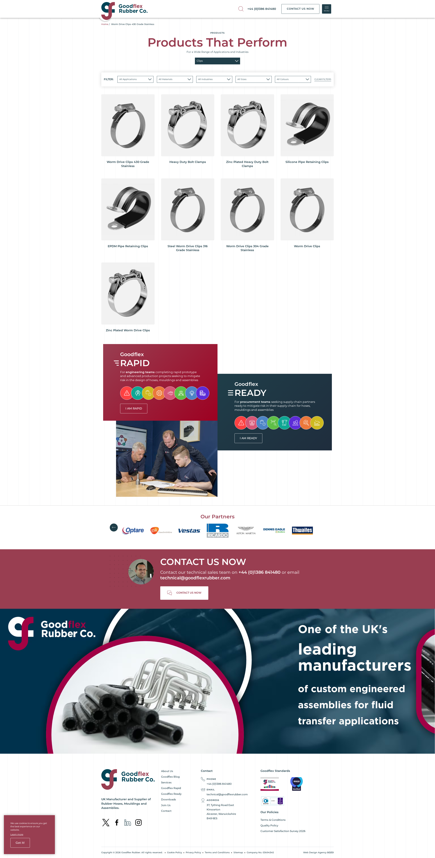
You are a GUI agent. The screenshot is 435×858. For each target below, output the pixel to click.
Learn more (16, 834)
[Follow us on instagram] (138, 822)
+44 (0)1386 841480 (261, 9)
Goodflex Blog (170, 776)
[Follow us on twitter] (106, 822)
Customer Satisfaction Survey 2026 (282, 831)
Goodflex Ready (171, 793)
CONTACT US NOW (300, 8)
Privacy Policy (193, 852)
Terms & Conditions (273, 819)
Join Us (166, 805)
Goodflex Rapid (171, 788)
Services (166, 782)
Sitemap (238, 852)
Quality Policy (269, 825)
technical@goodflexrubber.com (195, 577)
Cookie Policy (174, 852)
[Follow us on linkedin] (128, 822)
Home (104, 24)
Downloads (168, 799)
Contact (166, 810)
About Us (167, 771)
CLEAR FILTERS (322, 79)
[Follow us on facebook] (117, 822)
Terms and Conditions (217, 852)
